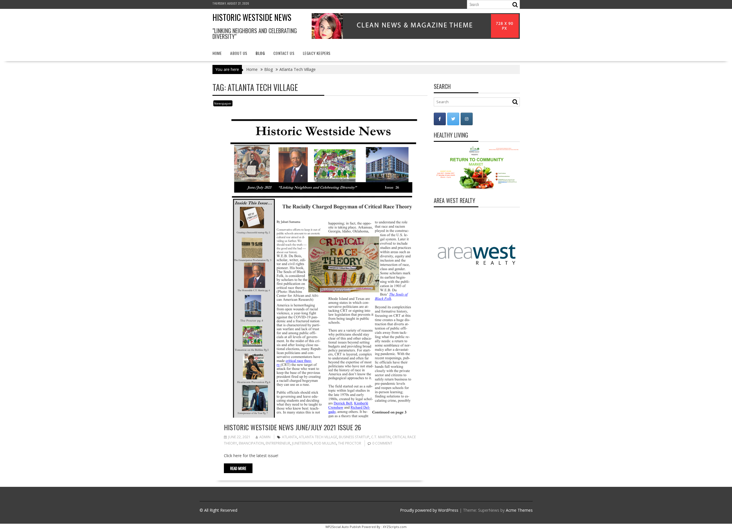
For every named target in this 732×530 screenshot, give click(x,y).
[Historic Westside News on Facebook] (440, 119)
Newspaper (223, 103)
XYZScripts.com (395, 527)
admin (264, 437)
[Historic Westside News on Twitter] (453, 119)
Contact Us (283, 53)
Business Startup (354, 437)
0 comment (382, 443)
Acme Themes (519, 510)
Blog (260, 53)
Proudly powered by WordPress (429, 510)
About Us (238, 53)
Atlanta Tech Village (318, 437)
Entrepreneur (278, 443)
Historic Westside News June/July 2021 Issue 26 (292, 427)
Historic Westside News (251, 17)
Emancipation (251, 443)
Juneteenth (302, 443)
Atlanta (289, 437)
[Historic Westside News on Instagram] (467, 119)
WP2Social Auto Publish (343, 527)
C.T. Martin (381, 437)
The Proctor (349, 443)
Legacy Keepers (317, 53)
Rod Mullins (325, 443)
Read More (238, 468)
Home (217, 53)
